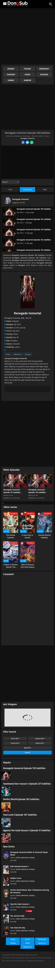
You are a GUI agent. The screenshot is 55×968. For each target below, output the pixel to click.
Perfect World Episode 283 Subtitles (21, 799)
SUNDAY (11, 80)
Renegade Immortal (28, 138)
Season (39, 739)
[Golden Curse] (6, 885)
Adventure (18, 354)
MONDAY (10, 69)
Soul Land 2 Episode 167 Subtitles (20, 815)
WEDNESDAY (44, 69)
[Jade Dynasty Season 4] (6, 873)
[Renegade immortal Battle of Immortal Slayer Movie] (6, 859)
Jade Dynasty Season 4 (19, 866)
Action (8, 354)
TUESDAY (27, 69)
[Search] (50, 4)
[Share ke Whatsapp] (32, 143)
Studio (14, 743)
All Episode (27, 190)
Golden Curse (15, 878)
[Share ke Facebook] (23, 143)
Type (27, 748)
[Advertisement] (27, 37)
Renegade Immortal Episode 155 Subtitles (24, 768)
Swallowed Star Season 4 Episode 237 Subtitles (27, 783)
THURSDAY (11, 75)
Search (27, 752)
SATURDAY (44, 75)
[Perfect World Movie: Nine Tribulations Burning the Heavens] (6, 897)
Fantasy (28, 354)
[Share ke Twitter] (28, 143)
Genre (14, 739)
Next (45, 190)
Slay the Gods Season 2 (19, 904)
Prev (10, 190)
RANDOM (27, 80)
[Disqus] (27, 610)
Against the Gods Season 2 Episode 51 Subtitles (27, 830)
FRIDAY (27, 75)
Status (39, 743)
